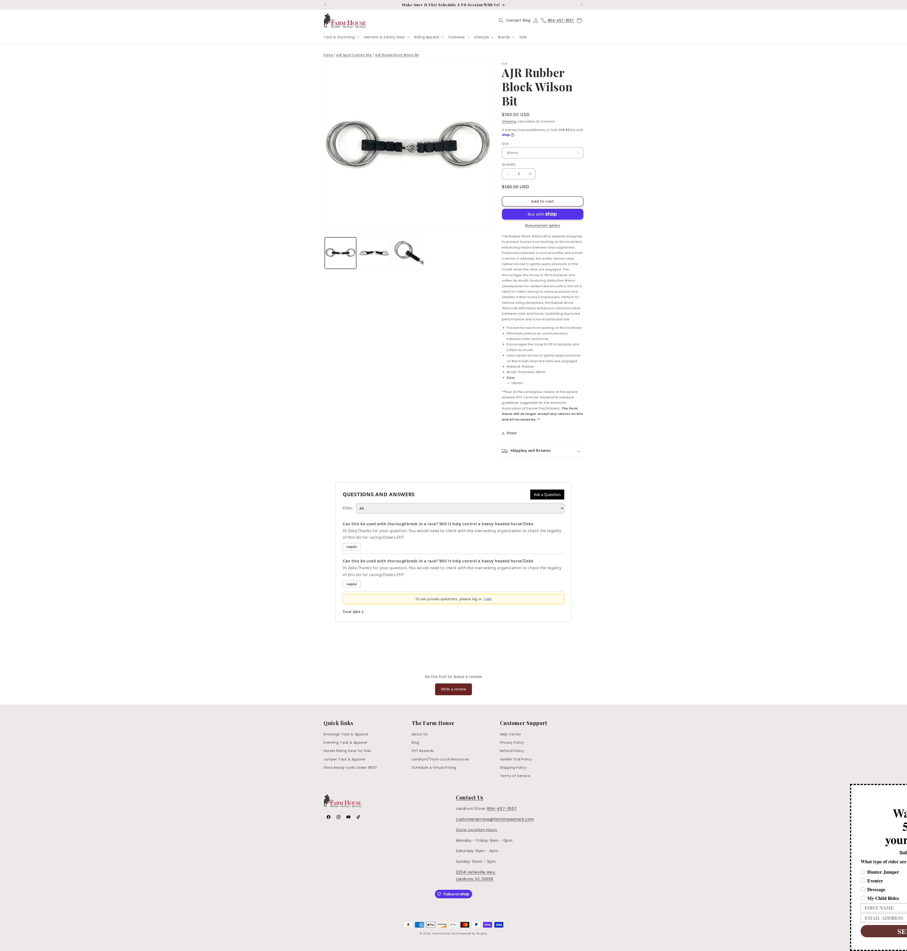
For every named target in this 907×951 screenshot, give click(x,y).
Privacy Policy (512, 742)
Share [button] (512, 433)
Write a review (453, 689)
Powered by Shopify (473, 933)
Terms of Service (515, 775)
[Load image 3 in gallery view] (408, 253)
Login (488, 599)
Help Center (510, 734)
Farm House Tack (445, 933)
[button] (341, 37)
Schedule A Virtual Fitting (434, 767)
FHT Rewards (423, 751)
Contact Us (469, 797)
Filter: (348, 508)
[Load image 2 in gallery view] (374, 253)
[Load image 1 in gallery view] (340, 253)
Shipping (509, 121)
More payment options (542, 225)
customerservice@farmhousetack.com (495, 819)
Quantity (508, 164)
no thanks (830, 945)
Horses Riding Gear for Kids (347, 751)
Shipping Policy (513, 767)
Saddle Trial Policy (516, 759)
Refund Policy (512, 751)
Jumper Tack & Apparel (344, 759)
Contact (513, 20)
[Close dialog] (902, 788)
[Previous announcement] (325, 4)
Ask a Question (547, 494)
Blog (526, 20)
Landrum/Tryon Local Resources (440, 759)
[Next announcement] (582, 4)
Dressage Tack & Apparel (346, 734)
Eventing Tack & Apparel (345, 742)
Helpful (352, 547)
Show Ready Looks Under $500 (350, 767)
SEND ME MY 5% (830, 931)
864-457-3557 (502, 808)
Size (505, 143)
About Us (420, 734)
